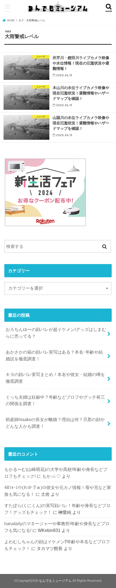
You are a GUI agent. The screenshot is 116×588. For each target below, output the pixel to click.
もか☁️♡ (51, 476)
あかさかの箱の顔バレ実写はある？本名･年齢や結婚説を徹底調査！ (54, 355)
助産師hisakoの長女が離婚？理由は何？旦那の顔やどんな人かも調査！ (55, 423)
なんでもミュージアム (55, 580)
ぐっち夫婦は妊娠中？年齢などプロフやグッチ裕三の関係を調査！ (55, 400)
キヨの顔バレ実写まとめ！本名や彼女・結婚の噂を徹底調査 (55, 378)
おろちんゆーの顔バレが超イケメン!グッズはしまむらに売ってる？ (56, 333)
